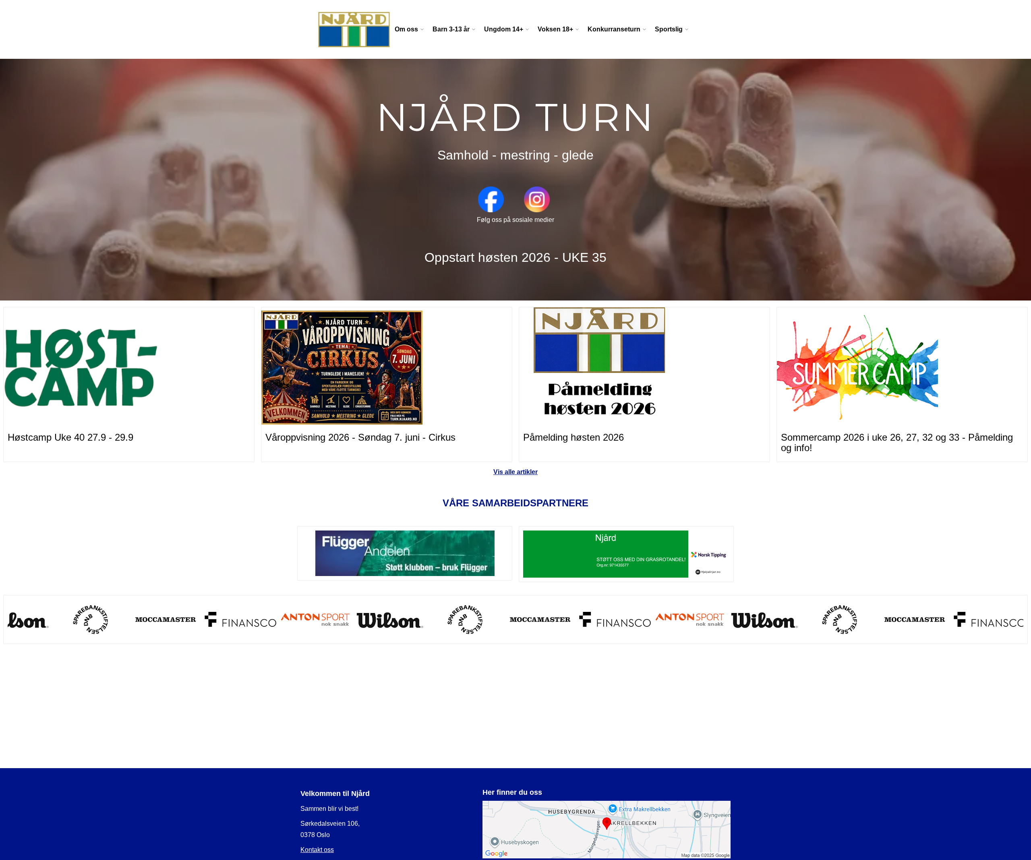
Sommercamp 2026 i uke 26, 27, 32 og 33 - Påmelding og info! (897, 442)
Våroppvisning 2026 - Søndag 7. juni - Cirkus (360, 437)
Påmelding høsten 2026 (573, 437)
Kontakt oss (317, 849)
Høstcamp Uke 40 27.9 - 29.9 (70, 437)
